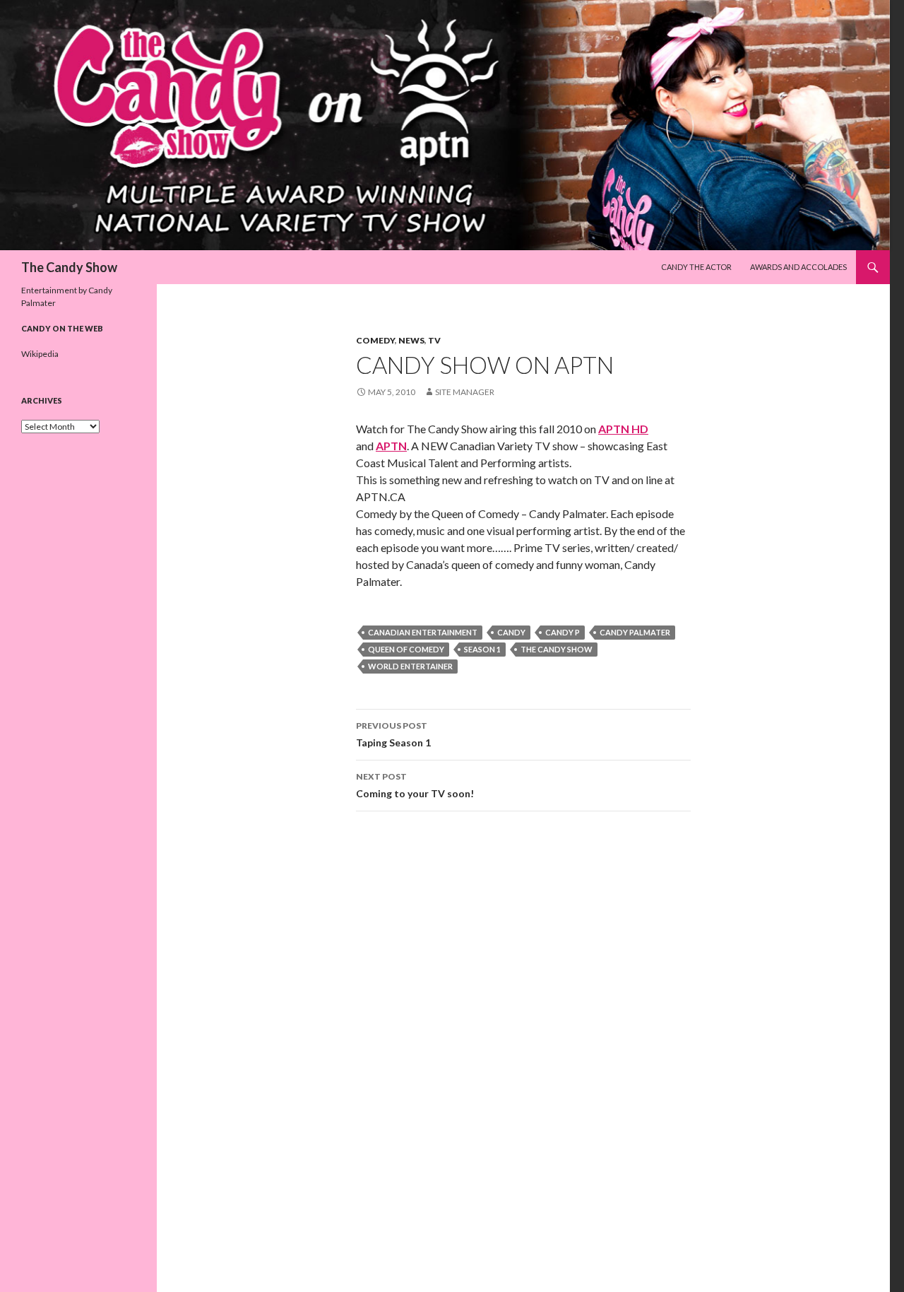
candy (511, 632)
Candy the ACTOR (696, 266)
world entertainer (410, 666)
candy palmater (635, 632)
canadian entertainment (422, 632)
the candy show (557, 649)
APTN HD (623, 428)
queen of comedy (406, 649)
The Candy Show (69, 267)
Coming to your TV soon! (415, 785)
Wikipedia (40, 353)
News (411, 340)
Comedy (375, 340)
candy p (562, 632)
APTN (391, 445)
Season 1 (482, 649)
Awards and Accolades (798, 266)
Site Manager (464, 392)
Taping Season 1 (393, 734)
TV (434, 340)
